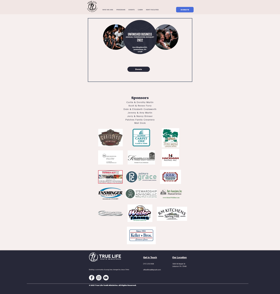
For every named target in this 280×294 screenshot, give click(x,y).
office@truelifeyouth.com (152, 270)
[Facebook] (91, 277)
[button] (121, 9)
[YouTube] (106, 277)
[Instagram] (99, 277)
